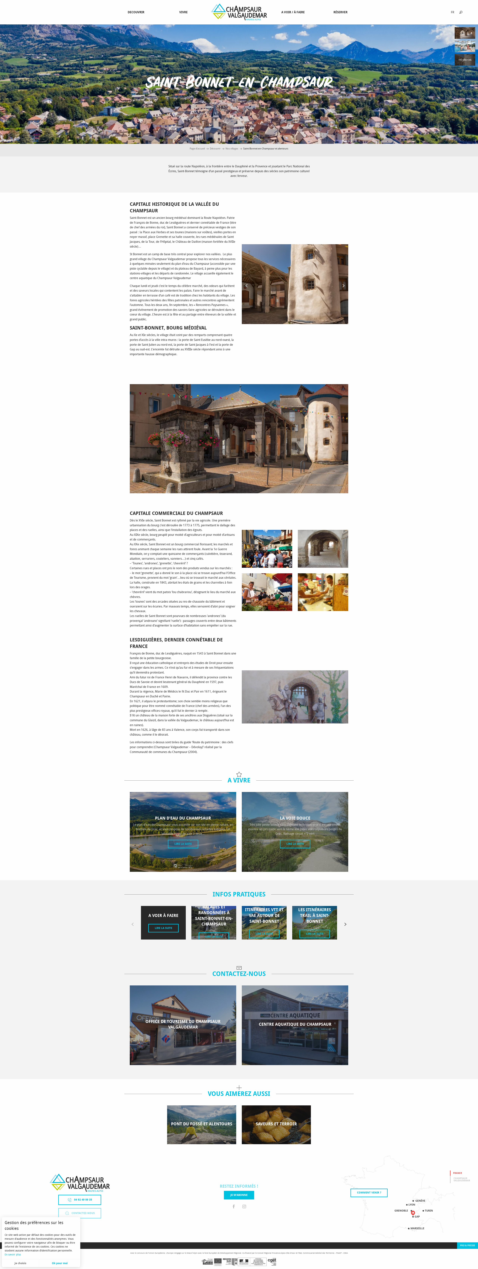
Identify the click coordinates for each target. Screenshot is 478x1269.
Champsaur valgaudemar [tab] (462, 1179)
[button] (461, 12)
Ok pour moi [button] (60, 1263)
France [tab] (457, 1173)
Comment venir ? (369, 1192)
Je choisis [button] (20, 1263)
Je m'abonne (239, 1195)
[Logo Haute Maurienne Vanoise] (79, 1183)
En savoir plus (13, 1254)
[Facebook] (234, 1206)
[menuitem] (137, 12)
